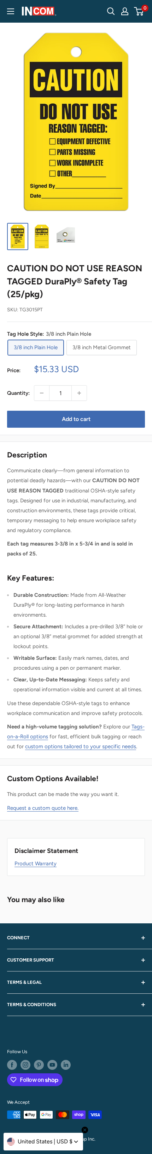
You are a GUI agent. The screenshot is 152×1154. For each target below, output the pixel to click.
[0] (139, 11)
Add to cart (76, 419)
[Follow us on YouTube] (52, 1065)
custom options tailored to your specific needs (80, 746)
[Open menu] (10, 11)
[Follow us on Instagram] (25, 1065)
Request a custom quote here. (42, 808)
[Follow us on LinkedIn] (66, 1065)
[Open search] (111, 11)
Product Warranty (35, 863)
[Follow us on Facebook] (12, 1065)
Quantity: (18, 393)
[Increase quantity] (79, 393)
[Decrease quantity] (41, 393)
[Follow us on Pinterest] (39, 1065)
